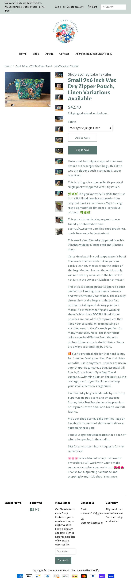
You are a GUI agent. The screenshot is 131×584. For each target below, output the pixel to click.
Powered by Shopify (88, 570)
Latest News (13, 503)
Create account (75, 6)
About (49, 54)
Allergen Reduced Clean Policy (93, 54)
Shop (36, 54)
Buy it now (82, 150)
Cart (94, 6)
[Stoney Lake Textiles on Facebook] (32, 510)
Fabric (72, 122)
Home (23, 54)
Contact (64, 54)
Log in (58, 6)
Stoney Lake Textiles (64, 570)
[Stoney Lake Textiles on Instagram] (37, 510)
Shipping (73, 113)
